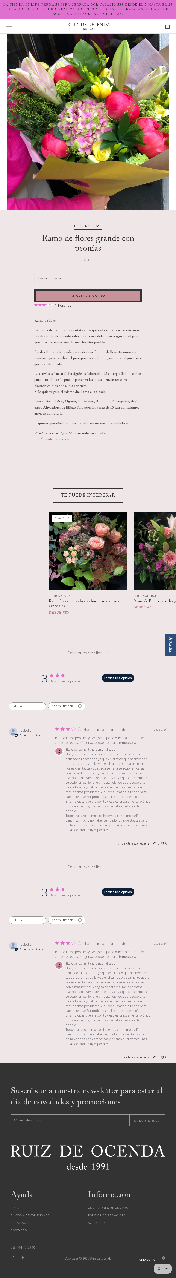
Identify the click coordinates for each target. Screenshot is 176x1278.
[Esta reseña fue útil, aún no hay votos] (154, 843)
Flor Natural (60, 596)
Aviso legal (97, 1222)
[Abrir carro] (167, 26)
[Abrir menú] (9, 26)
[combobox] (27, 706)
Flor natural (88, 226)
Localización (22, 1222)
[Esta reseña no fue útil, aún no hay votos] (162, 843)
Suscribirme (147, 1121)
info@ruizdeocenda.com (52, 439)
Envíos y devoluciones (30, 1215)
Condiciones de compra (108, 1207)
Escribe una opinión (118, 678)
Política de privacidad (107, 1215)
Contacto (19, 1230)
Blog (15, 1207)
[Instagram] (12, 1257)
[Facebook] (22, 1257)
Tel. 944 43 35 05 (23, 1248)
